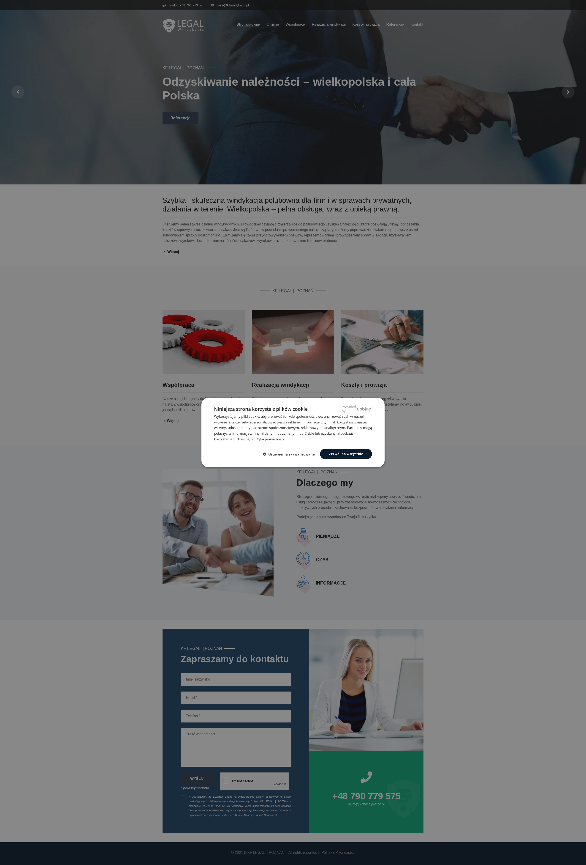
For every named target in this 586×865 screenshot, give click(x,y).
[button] (290, 454)
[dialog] (293, 432)
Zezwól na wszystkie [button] (346, 454)
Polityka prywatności (267, 439)
